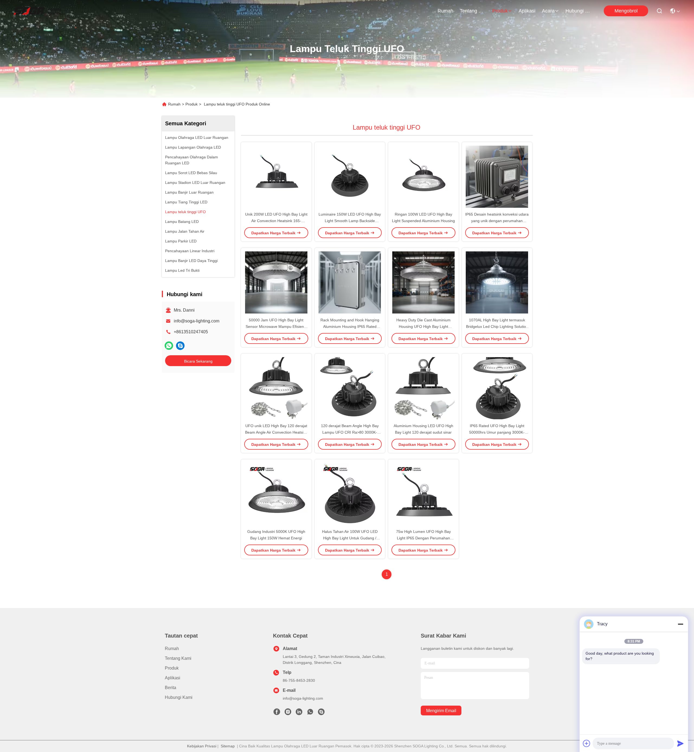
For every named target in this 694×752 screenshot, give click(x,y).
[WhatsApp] (169, 346)
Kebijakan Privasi (201, 746)
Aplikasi (527, 11)
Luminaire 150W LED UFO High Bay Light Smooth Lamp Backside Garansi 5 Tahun (350, 220)
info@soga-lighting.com (196, 321)
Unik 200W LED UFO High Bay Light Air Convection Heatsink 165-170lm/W (276, 220)
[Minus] (680, 624)
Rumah (445, 11)
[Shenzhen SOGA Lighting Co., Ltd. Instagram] (288, 713)
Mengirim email (441, 710)
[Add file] (586, 743)
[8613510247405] (310, 713)
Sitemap (228, 746)
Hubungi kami (579, 11)
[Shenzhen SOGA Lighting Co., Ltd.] (38, 11)
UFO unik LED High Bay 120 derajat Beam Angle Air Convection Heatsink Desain (276, 432)
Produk (500, 11)
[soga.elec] (180, 346)
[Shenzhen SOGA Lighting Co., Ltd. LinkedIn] (299, 713)
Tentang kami (473, 11)
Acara (548, 11)
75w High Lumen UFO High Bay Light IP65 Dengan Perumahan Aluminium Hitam (423, 538)
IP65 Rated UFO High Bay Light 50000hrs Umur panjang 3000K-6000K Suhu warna (497, 432)
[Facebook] (277, 713)
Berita (170, 687)
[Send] (680, 743)
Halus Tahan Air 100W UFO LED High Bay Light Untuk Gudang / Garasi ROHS (350, 538)
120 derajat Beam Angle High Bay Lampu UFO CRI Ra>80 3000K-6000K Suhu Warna (350, 432)
